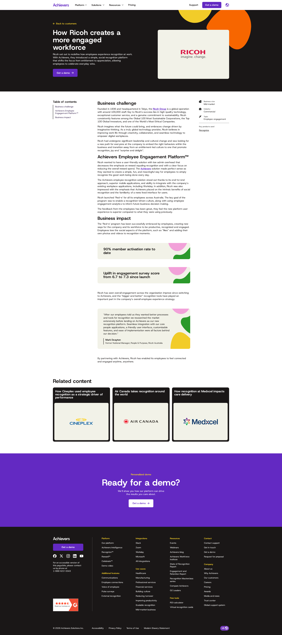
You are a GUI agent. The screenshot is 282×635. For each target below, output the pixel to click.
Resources (114, 5)
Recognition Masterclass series (181, 580)
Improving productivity (146, 600)
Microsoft (140, 556)
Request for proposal (214, 556)
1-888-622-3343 (62, 571)
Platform (79, 5)
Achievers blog (177, 552)
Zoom (138, 547)
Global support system (214, 605)
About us (208, 568)
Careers (208, 582)
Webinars (174, 547)
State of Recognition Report (180, 565)
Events (173, 543)
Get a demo (209, 552)
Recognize (204, 130)
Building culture (143, 591)
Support (193, 4)
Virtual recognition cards (181, 607)
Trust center (210, 600)
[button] (114, 539)
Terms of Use (132, 628)
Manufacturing (143, 577)
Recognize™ (107, 552)
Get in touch (210, 547)
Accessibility (98, 628)
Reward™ (106, 556)
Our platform (108, 543)
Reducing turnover (144, 596)
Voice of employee (110, 587)
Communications (110, 577)
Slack (138, 543)
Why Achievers (211, 573)
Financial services (144, 587)
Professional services (146, 582)
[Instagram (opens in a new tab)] (68, 556)
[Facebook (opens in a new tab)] (55, 556)
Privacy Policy (115, 628)
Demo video (107, 565)
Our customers (211, 577)
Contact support (212, 543)
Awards (207, 591)
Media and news (211, 596)
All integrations (143, 561)
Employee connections (112, 582)
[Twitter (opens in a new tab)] (61, 556)
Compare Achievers (179, 585)
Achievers (146, 168)
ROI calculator (176, 602)
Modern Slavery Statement (157, 628)
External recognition (111, 596)
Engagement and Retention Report (178, 572)
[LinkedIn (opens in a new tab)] (75, 556)
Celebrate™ (107, 561)
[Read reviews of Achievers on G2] (65, 605)
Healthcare (141, 573)
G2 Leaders (175, 590)
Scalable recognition (145, 605)
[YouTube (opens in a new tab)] (81, 556)
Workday (140, 552)
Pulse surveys (108, 591)
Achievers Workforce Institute (179, 558)
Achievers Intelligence (112, 547)
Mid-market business (146, 609)
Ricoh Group (159, 108)
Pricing (132, 4)
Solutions (96, 5)
